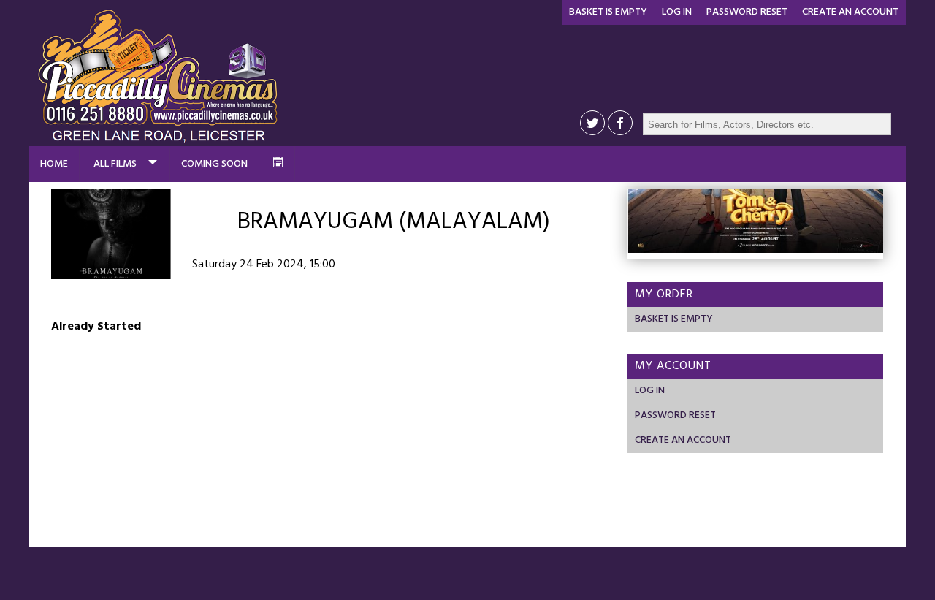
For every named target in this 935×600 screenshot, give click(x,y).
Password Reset (746, 12)
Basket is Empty (608, 12)
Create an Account (850, 12)
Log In (677, 12)
